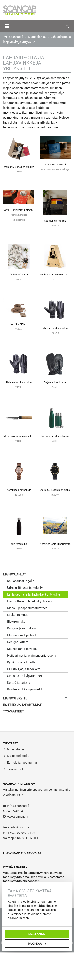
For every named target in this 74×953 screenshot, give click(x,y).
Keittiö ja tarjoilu (18, 683)
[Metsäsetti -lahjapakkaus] (55, 418)
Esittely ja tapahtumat (22, 705)
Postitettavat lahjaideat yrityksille (30, 601)
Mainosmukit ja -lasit (21, 635)
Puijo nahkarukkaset (55, 382)
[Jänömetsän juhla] (18, 256)
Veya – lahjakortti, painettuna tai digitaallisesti (29, 210)
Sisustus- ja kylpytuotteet (24, 676)
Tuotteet (10, 743)
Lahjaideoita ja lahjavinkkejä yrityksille (33, 594)
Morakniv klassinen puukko (19, 166)
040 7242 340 (15, 811)
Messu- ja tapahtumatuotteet (27, 608)
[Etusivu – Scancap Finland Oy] (19, 10)
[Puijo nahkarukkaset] (55, 364)
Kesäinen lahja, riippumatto (55, 543)
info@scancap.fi (18, 806)
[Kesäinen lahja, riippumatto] (55, 525)
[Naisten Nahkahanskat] (19, 364)
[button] (7, 26)
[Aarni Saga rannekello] (19, 471)
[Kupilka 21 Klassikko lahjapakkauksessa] (55, 256)
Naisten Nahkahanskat (19, 382)
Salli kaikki (37, 934)
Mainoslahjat (37, 37)
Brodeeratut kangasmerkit (25, 689)
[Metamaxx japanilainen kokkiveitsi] (19, 418)
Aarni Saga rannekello (19, 490)
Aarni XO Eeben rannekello (55, 490)
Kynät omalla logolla (21, 662)
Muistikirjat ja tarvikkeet (23, 669)
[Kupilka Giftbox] (18, 308)
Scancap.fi (15, 37)
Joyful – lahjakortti (55, 164)
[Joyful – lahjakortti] (55, 147)
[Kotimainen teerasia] (55, 202)
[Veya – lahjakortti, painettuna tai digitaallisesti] (18, 197)
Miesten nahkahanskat (55, 328)
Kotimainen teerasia (55, 220)
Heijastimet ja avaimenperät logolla (31, 655)
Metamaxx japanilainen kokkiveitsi (22, 436)
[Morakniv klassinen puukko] (19, 148)
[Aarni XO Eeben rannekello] (55, 471)
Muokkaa (35, 943)
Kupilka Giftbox (19, 324)
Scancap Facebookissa (24, 852)
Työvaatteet (13, 711)
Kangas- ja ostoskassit (23, 628)
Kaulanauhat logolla (20, 581)
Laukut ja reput (17, 615)
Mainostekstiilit (16, 698)
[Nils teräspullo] (19, 525)
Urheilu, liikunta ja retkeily (25, 588)
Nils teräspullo (19, 543)
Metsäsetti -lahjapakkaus (55, 436)
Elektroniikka (16, 621)
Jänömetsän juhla (19, 274)
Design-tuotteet (17, 642)
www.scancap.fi (17, 816)
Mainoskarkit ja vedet (22, 649)
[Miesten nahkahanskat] (55, 310)
